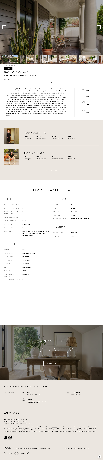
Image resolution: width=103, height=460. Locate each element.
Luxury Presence (44, 448)
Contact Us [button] (51, 363)
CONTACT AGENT (51, 171)
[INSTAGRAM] (5, 453)
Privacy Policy (83, 448)
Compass (54, 426)
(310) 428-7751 (41, 138)
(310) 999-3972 (41, 159)
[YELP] (18, 453)
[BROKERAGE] (27, 453)
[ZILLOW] (23, 453)
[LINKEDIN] (14, 453)
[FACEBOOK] (10, 453)
